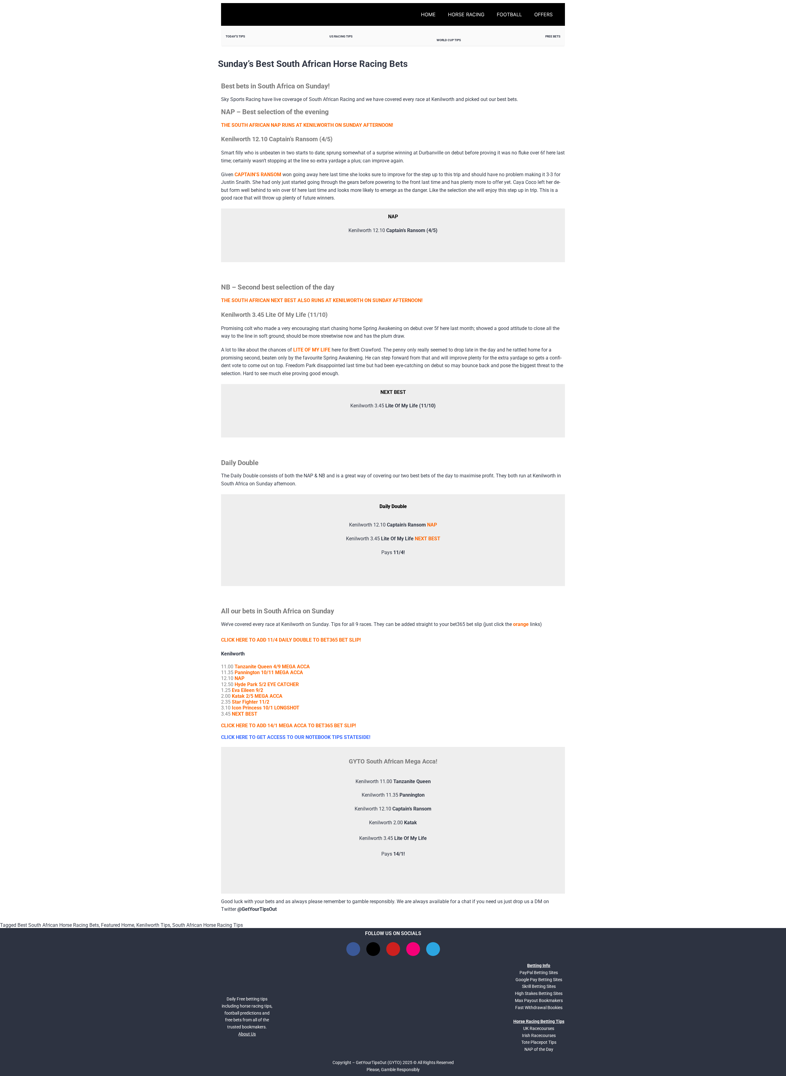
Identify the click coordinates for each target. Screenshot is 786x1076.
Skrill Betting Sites (539, 986)
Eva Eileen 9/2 (247, 690)
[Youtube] (393, 949)
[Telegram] (433, 949)
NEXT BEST (427, 539)
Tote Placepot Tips (538, 1042)
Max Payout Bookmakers (539, 1000)
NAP (432, 525)
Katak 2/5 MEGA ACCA (257, 696)
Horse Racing (466, 14)
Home (428, 14)
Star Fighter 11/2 (250, 702)
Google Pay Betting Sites (539, 979)
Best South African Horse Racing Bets (58, 925)
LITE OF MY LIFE (311, 350)
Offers (543, 14)
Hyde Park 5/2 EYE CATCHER (267, 684)
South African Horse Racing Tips (207, 925)
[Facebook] (353, 949)
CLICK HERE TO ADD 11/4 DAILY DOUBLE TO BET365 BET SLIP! (291, 640)
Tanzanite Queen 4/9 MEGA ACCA (272, 667)
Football (509, 14)
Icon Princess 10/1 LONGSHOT (265, 708)
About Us (247, 1033)
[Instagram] (413, 949)
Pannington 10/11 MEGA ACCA (269, 672)
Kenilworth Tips (153, 925)
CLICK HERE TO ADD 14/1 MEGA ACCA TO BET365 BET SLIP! (288, 725)
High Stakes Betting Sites (538, 993)
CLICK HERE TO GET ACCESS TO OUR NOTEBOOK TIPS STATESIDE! (295, 737)
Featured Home (117, 925)
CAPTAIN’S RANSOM (258, 174)
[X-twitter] (373, 949)
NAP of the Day (538, 1049)
